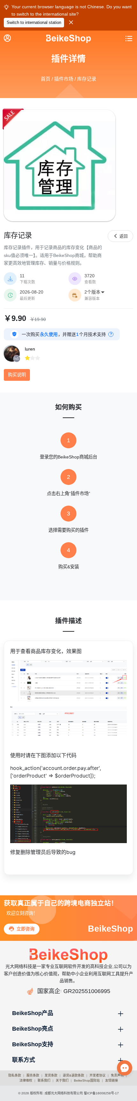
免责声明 (117, 1075)
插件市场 (63, 79)
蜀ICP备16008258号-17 (101, 1093)
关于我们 (62, 1080)
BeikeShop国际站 (87, 1080)
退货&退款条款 (73, 1075)
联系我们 (44, 1080)
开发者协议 (97, 1075)
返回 (120, 235)
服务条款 (32, 1075)
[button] (68, 1013)
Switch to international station (34, 22)
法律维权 (25, 1080)
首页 (45, 79)
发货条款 (51, 1075)
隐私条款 (14, 1075)
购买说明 (17, 374)
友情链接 (111, 1080)
